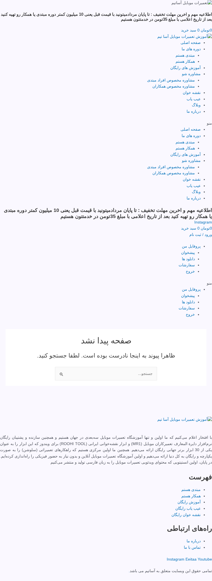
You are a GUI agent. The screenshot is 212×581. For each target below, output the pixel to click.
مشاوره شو (191, 74)
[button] (106, 123)
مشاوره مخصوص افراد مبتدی (171, 80)
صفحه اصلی (191, 43)
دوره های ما (191, 49)
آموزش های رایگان (185, 68)
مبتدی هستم (185, 55)
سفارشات (187, 265)
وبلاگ (196, 105)
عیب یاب (194, 99)
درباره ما (194, 111)
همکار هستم (185, 61)
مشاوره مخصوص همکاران (173, 86)
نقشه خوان (192, 93)
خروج (190, 271)
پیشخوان (188, 253)
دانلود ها (188, 259)
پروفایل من (191, 246)
